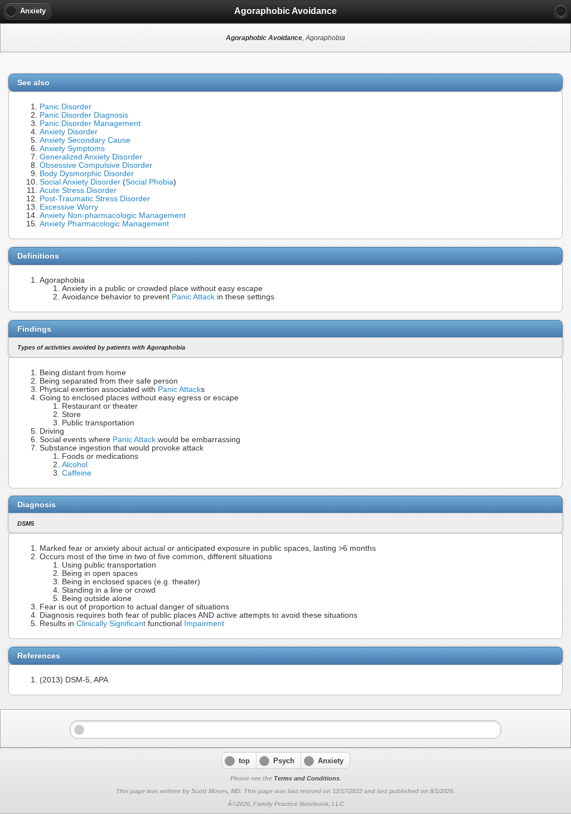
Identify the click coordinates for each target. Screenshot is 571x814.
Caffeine (76, 473)
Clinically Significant (111, 623)
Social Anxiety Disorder (80, 182)
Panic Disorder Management (90, 123)
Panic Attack (193, 297)
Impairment (204, 623)
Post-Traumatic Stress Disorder (95, 199)
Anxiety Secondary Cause (85, 140)
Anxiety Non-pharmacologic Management (113, 215)
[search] (561, 11)
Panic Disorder (65, 107)
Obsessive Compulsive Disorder (96, 165)
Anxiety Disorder (69, 132)
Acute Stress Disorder (78, 190)
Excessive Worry (69, 207)
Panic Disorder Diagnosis (84, 115)
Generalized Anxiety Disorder (91, 157)
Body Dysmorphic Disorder (87, 173)
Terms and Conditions (307, 778)
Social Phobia (149, 182)
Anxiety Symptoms (72, 148)
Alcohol (75, 465)
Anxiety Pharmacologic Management (104, 224)
